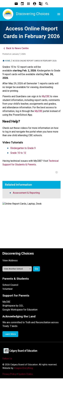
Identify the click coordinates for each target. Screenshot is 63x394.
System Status (25, 374)
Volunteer (7, 288)
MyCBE (6, 301)
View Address (10, 260)
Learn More (10, 334)
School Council (10, 284)
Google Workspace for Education (19, 309)
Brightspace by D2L (13, 305)
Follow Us (7, 358)
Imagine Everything (23, 368)
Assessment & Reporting (26, 192)
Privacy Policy (9, 374)
